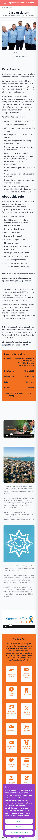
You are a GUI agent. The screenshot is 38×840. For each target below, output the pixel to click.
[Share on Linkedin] (20, 56)
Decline (19, 827)
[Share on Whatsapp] (26, 56)
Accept (19, 821)
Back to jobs (8, 8)
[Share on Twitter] (23, 56)
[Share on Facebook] (17, 56)
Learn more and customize (19, 832)
